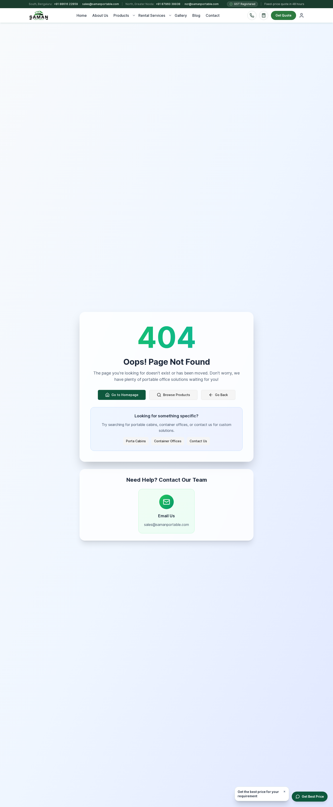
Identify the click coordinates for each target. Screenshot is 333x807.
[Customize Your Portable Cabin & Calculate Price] (263, 15)
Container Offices (167, 441)
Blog (196, 15)
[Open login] (301, 15)
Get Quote (283, 15)
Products (121, 15)
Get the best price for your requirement (258, 794)
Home (82, 15)
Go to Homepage (124, 395)
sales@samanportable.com (100, 4)
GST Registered (244, 4)
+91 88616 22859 (66, 4)
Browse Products (176, 395)
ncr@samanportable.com (202, 4)
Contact (213, 15)
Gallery (181, 15)
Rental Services (151, 15)
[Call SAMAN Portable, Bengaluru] (251, 15)
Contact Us (198, 441)
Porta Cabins (136, 441)
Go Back (221, 395)
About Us (100, 15)
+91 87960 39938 (168, 4)
